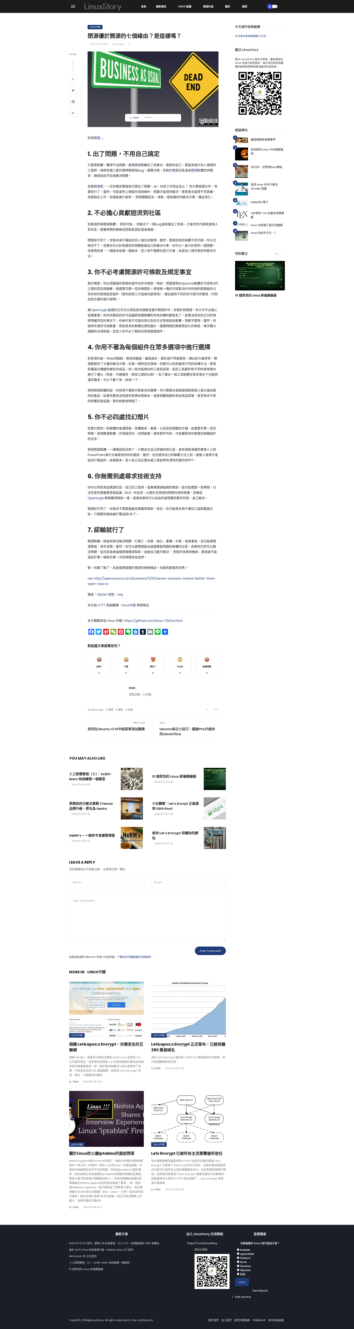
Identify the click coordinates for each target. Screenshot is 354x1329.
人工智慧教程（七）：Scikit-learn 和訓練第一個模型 (90, 776)
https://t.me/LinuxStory (202, 1243)
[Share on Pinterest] (73, 102)
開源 (138, 165)
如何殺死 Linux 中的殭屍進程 (267, 152)
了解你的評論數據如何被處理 (134, 957)
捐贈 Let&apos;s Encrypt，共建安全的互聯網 (106, 1047)
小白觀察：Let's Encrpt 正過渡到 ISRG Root (175, 806)
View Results (260, 1290)
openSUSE (247, 1254)
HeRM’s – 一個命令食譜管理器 (92, 835)
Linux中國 (95, 27)
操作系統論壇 (276, 1320)
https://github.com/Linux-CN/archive (153, 620)
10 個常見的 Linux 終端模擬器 (174, 776)
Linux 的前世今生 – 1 (263, 233)
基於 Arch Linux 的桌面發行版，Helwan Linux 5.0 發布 (101, 1250)
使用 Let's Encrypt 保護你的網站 (175, 835)
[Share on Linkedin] (73, 113)
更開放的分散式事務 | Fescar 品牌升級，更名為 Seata (91, 806)
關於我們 (213, 1320)
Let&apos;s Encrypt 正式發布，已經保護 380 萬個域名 (188, 1047)
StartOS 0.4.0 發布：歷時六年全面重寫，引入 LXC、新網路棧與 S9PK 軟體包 (114, 1243)
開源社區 (208, 6)
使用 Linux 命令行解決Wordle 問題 (264, 187)
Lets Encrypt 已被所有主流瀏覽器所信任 (187, 1153)
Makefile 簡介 (259, 202)
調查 (244, 6)
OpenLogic (99, 310)
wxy (120, 594)
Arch (243, 1262)
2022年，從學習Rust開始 (266, 167)
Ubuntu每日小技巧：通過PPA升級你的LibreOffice (187, 731)
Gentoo (245, 1266)
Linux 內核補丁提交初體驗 (267, 225)
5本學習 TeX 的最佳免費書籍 (267, 215)
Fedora (245, 1258)
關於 (227, 6)
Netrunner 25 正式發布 (83, 1256)
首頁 (143, 6)
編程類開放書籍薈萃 (263, 139)
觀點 (120, 709)
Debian (245, 1250)
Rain (136, 117)
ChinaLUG (259, 1320)
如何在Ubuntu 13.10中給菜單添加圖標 (116, 729)
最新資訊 (161, 6)
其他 (242, 1274)
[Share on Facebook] (73, 79)
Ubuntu (245, 1270)
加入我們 (226, 1320)
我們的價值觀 (242, 1320)
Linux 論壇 (184, 6)
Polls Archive (243, 1297)
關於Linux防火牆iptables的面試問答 (102, 1153)
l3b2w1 (102, 594)
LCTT (101, 605)
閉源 (97, 138)
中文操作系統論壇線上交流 (250, 36)
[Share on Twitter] (73, 90)
